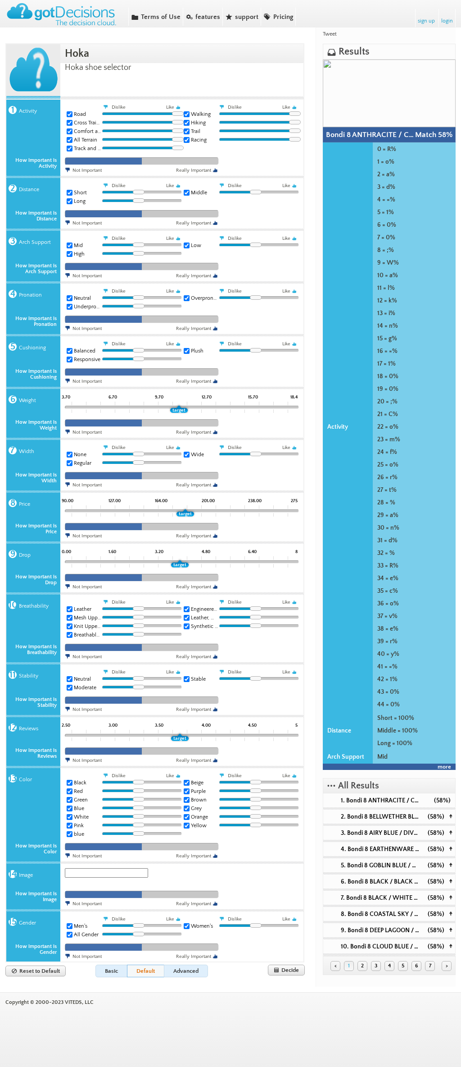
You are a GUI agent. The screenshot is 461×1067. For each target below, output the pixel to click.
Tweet (330, 34)
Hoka (77, 54)
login (447, 21)
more (444, 767)
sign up (426, 21)
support (241, 17)
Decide (286, 970)
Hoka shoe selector (98, 67)
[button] (111, 971)
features (202, 17)
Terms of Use (156, 17)
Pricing (278, 17)
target (178, 410)
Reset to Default (35, 971)
